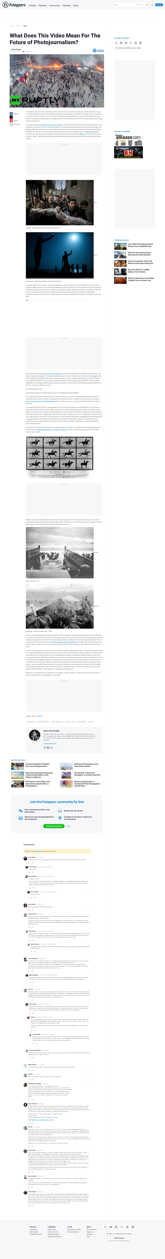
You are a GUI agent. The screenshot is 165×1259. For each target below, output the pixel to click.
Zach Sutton (31, 857)
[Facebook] (48, 747)
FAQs (88, 1236)
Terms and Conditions (123, 1240)
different (82, 134)
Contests (66, 5)
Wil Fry (30, 1127)
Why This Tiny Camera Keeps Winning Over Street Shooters (139, 253)
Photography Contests (54, 1236)
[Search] (142, 4)
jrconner (48, 1004)
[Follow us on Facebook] (126, 43)
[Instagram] (44, 747)
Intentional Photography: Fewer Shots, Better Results (86, 765)
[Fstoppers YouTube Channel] (121, 43)
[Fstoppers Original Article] (98, 50)
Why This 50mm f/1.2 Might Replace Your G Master (138, 270)
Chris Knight (16, 49)
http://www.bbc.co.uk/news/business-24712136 (41, 1120)
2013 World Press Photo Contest (50, 125)
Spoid (40, 716)
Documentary (82, 722)
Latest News (33, 1229)
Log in (69, 826)
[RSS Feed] (140, 43)
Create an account (38, 851)
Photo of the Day (53, 1232)
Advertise (89, 1234)
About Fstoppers (92, 1229)
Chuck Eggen (32, 1191)
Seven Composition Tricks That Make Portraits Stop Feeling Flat (140, 262)
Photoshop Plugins (73, 1232)
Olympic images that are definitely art (65, 642)
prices (95, 376)
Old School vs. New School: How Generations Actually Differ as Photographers (37, 783)
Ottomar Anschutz (61, 429)
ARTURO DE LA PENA (34, 1084)
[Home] (13, 5)
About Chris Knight (51, 731)
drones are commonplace (51, 373)
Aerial (25, 26)
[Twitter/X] (51, 747)
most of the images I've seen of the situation (40, 401)
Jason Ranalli (36, 1034)
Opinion (18, 26)
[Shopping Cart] (147, 5)
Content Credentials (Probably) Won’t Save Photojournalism (37, 765)
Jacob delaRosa (33, 958)
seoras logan (32, 1150)
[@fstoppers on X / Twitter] (131, 43)
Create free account (54, 826)
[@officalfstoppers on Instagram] (116, 43)
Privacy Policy (113, 1240)
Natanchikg (52, 944)
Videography (30, 722)
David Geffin (32, 904)
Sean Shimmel (33, 876)
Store (75, 5)
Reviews (43, 5)
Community (54, 5)
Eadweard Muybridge (44, 429)
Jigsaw (53, 1034)
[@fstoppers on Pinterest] (136, 43)
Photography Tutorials (74, 1229)
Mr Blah (30, 1074)
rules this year (90, 132)
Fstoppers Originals (43, 722)
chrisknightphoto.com (49, 743)
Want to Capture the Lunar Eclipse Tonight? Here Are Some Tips (141, 279)
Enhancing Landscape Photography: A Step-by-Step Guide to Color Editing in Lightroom (39, 775)
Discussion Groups (53, 1234)
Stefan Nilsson (32, 1065)
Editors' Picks (52, 1229)
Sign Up (159, 5)
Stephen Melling (33, 975)
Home (11, 26)
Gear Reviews (34, 1232)
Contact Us (90, 1232)
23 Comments (29, 51)
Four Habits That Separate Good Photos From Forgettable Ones (140, 245)
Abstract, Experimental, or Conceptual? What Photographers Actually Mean (87, 783)
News (73, 722)
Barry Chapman (32, 1104)
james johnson (32, 914)
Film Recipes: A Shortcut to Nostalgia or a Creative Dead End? (87, 774)
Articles (32, 5)
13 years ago (39, 857)
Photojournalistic (57, 722)
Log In (152, 5)
